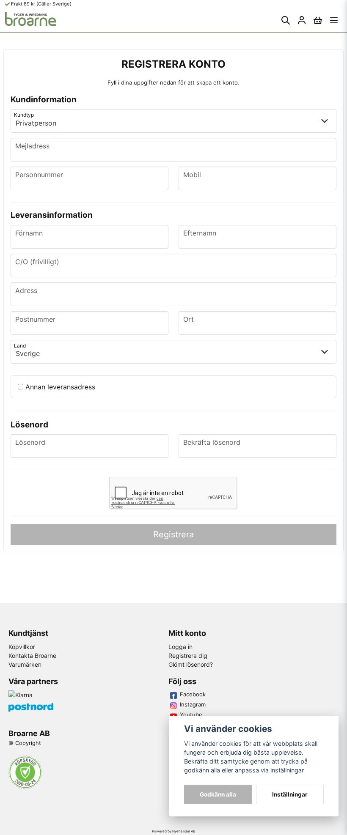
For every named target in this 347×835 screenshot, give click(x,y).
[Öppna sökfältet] (286, 20)
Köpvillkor (21, 646)
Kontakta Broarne (32, 655)
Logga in (180, 646)
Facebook (193, 694)
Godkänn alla (218, 794)
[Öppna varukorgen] (318, 20)
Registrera (173, 534)
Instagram (193, 704)
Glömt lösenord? (190, 664)
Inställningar (290, 794)
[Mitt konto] (302, 20)
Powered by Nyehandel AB (173, 831)
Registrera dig (187, 655)
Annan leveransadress (59, 387)
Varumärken (24, 664)
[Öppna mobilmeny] (334, 20)
